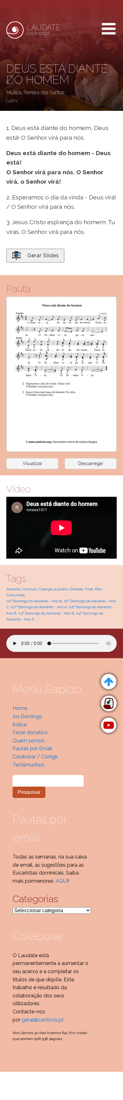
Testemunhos (28, 765)
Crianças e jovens (53, 589)
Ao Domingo (27, 716)
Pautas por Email (32, 748)
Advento (13, 589)
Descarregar (90, 463)
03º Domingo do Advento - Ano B (46, 613)
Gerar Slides (43, 255)
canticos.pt (44, 29)
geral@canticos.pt (43, 1020)
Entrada (76, 589)
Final (89, 589)
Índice (19, 725)
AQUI (62, 881)
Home (20, 708)
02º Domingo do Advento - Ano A (39, 607)
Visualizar (32, 463)
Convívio (29, 589)
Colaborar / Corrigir (35, 757)
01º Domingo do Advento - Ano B (34, 601)
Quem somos (28, 741)
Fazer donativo (30, 732)
